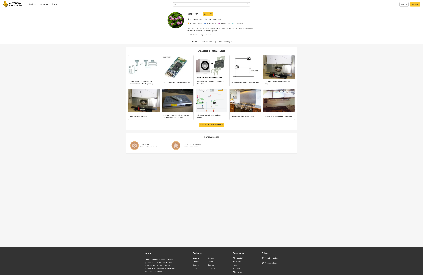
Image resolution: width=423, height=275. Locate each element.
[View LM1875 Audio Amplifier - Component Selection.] (211, 67)
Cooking (211, 258)
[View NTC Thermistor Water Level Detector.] (245, 67)
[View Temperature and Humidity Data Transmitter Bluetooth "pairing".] (144, 67)
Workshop (197, 261)
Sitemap (236, 268)
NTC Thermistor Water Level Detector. (245, 83)
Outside (211, 265)
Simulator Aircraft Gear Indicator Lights (209, 116)
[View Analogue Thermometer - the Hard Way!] (279, 67)
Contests (44, 4)
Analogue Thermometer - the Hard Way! (277, 83)
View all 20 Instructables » (211, 124)
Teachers (55, 4)
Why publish (238, 258)
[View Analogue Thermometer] (144, 101)
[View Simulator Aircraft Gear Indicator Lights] (211, 101)
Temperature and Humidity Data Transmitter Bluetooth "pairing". (142, 83)
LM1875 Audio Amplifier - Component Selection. (210, 83)
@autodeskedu (271, 263)
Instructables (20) (208, 41)
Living (210, 261)
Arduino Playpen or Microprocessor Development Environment (176, 116)
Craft (195, 268)
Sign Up (415, 4)
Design (196, 265)
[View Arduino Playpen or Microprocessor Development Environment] (177, 101)
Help (235, 265)
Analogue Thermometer (138, 116)
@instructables (271, 258)
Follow (209, 14)
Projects (32, 4)
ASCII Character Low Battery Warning (177, 83)
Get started (237, 261)
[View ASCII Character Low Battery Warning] (177, 67)
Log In (404, 4)
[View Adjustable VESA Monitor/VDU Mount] (279, 101)
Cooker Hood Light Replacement (242, 116)
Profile (194, 41)
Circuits (196, 258)
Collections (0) (225, 41)
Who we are (237, 272)
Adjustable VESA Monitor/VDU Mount (278, 116)
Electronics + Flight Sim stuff (200, 35)
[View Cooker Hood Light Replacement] (245, 101)
